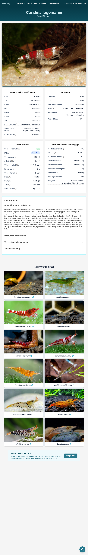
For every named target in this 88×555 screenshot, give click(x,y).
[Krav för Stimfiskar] (63, 156)
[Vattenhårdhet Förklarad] (17, 165)
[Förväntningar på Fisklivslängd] (13, 169)
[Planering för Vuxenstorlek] (16, 173)
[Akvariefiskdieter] (9, 177)
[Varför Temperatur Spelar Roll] (15, 157)
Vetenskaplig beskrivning (16, 242)
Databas (20, 3)
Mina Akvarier (32, 3)
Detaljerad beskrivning (15, 236)
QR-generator (54, 3)
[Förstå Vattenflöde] (15, 188)
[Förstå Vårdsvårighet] (18, 149)
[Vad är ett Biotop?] (54, 108)
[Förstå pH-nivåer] (12, 161)
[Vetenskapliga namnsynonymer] (16, 124)
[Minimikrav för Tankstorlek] (63, 149)
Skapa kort (70, 456)
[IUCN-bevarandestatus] (15, 134)
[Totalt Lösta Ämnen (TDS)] (9, 184)
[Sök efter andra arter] (82, 549)
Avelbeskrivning (12, 248)
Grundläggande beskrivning (17, 205)
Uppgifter (42, 3)
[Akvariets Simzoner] (55, 153)
